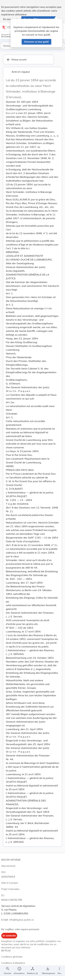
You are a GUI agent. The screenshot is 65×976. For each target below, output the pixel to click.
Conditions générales (12, 956)
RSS (3, 872)
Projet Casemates (10, 889)
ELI (2, 895)
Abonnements (8, 866)
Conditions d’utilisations (13, 963)
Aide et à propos (9, 882)
